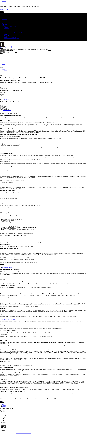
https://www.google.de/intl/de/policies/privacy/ (10, 322)
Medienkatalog (4, 20)
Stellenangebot (6, 22)
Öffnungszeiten (6, 27)
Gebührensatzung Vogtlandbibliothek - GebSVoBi (14, 32)
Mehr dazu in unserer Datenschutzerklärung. (7, 9)
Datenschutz (6, 71)
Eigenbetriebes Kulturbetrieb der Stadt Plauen (23, 433)
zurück (1, 401)
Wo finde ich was (6, 28)
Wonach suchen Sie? (3, 52)
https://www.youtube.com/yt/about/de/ (8, 319)
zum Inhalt (4, 1)
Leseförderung (4, 36)
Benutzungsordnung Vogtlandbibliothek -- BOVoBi (14, 31)
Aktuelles (3, 21)
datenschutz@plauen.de (7, 110)
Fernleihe (5, 34)
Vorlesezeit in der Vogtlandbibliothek (10, 37)
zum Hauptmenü (5, 2)
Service (3, 25)
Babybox (5, 29)
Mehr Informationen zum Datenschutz (6, 50)
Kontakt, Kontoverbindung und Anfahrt (10, 26)
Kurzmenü (3, 65)
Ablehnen (2, 11)
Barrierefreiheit (4, 404)
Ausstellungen (4, 24)
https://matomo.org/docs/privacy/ (7, 267)
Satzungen (5, 30)
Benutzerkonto (4, 19)
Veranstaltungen (4, 23)
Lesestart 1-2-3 (6, 39)
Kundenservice (6, 35)
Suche (5, 73)
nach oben (2, 402)
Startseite (3, 64)
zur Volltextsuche (5, 4)
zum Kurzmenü (4, 3)
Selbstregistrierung (7, 33)
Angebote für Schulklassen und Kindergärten (11, 38)
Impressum (6, 72)
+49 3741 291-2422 (7, 413)
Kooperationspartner (5, 40)
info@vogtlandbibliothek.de (7, 99)
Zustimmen (2, 12)
